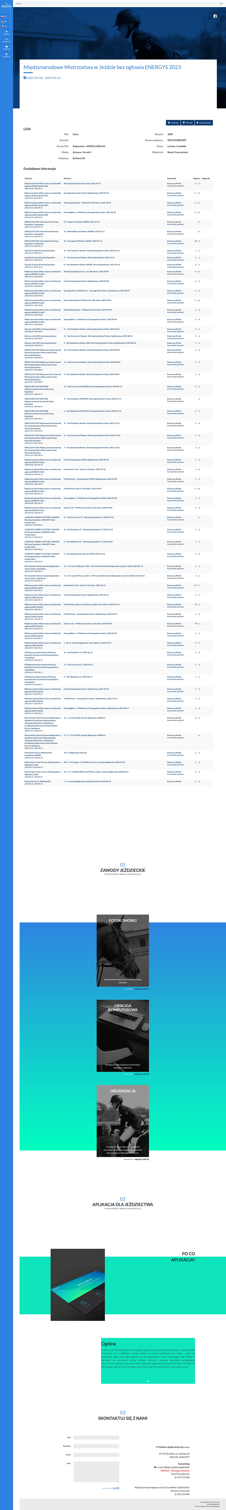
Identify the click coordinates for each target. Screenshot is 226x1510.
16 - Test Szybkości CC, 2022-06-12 (78, 652)
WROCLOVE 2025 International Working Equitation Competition (41, 224)
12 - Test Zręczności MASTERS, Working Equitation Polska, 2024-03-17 (93, 386)
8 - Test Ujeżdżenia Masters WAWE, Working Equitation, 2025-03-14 (92, 264)
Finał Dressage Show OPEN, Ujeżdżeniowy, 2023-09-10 (86, 460)
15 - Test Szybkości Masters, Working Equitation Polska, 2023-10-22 (92, 423)
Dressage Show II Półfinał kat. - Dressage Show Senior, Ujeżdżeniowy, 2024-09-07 (97, 291)
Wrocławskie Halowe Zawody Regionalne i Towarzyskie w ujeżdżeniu (42, 568)
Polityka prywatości (213, 1504)
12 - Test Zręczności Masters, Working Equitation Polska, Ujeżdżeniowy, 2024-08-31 (98, 336)
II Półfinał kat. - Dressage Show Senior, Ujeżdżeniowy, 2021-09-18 (90, 698)
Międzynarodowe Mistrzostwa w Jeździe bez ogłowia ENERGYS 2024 (43, 274)
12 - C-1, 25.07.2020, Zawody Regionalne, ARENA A (85, 735)
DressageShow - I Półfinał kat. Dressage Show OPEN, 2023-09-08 (90, 498)
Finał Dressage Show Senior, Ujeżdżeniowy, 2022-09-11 (86, 595)
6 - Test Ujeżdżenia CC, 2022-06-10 (78, 677)
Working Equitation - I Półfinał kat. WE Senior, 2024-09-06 (88, 310)
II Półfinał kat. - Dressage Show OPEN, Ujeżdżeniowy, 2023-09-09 (90, 479)
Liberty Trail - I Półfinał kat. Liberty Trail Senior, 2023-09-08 (88, 508)
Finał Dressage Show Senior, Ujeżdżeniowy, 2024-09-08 (86, 281)
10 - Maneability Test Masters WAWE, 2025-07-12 (84, 231)
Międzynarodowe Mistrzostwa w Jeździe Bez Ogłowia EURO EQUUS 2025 (43, 186)
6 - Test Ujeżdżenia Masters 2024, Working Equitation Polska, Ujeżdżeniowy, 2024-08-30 (100, 343)
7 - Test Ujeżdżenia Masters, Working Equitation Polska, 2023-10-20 (91, 447)
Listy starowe (205, 122)
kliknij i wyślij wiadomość (177, 1467)
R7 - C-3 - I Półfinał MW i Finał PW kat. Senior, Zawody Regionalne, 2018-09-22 (96, 772)
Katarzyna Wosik (175, 184)
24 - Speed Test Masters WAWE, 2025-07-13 (82, 222)
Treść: (68, 1463)
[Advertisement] (118, 100)
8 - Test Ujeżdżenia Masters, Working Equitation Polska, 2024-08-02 (91, 374)
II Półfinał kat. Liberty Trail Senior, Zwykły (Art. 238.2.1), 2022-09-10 (91, 604)
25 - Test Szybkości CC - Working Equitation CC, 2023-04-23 (88, 529)
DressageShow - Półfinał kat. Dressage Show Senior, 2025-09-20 (90, 212)
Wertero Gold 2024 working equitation (40, 330)
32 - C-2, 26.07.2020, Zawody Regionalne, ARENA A (85, 718)
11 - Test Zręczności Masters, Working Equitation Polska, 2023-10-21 (92, 435)
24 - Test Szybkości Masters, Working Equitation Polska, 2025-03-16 (92, 250)
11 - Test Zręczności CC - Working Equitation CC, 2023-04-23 (89, 517)
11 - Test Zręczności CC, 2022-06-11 (78, 664)
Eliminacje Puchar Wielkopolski (38, 782)
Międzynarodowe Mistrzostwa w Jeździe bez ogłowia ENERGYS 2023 (43, 462)
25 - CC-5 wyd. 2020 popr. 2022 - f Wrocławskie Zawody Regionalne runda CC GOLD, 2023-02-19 (103, 566)
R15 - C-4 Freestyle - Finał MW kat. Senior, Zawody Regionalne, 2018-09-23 (94, 762)
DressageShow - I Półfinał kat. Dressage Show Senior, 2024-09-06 (90, 319)
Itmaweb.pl (216, 1506)
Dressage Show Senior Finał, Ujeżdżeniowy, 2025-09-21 (86, 193)
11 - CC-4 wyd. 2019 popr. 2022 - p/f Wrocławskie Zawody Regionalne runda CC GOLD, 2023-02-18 (104, 576)
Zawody (175, 122)
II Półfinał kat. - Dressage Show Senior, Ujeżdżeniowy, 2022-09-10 (90, 614)
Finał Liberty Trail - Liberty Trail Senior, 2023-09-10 (85, 469)
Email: (68, 1455)
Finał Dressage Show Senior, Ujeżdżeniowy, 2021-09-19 (86, 689)
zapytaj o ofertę (141, 988)
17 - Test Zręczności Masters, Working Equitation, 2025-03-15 (89, 257)
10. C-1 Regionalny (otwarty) (75, 753)
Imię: (69, 1437)
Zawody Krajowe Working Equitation (40, 251)
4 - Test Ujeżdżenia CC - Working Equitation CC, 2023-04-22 (88, 542)
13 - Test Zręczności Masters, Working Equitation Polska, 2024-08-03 (92, 362)
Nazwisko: (67, 1446)
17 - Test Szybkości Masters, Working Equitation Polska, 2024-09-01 (92, 329)
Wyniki (189, 122)
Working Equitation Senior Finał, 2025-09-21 (82, 183)
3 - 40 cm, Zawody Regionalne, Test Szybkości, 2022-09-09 (87, 643)
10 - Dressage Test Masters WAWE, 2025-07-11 (83, 241)
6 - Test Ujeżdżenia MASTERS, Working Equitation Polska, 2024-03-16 (92, 411)
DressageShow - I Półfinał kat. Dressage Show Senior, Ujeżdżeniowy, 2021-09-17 (96, 708)
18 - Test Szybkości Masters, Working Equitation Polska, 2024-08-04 (92, 350)
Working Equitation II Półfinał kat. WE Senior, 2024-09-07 (87, 300)
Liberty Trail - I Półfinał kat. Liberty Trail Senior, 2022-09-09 (88, 623)
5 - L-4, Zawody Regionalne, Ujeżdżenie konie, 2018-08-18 (87, 781)
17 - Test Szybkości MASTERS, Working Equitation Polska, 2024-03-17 (92, 399)
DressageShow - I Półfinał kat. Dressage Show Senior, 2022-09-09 (90, 633)
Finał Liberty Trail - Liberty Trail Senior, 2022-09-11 (85, 585)
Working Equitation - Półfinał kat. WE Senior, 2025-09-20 (87, 203)
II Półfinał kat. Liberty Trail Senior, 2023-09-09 (82, 488)
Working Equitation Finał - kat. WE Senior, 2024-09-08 (86, 271)
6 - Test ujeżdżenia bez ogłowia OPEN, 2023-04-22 (84, 554)
